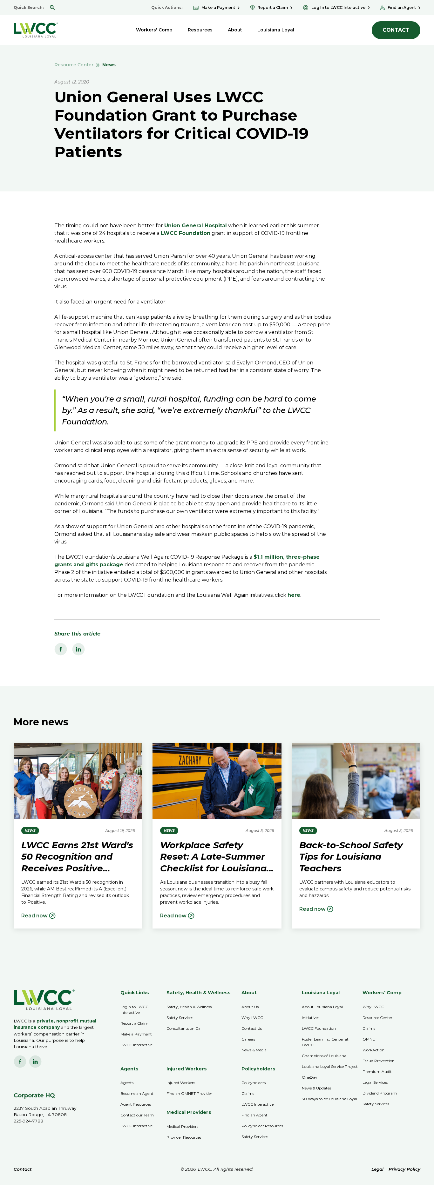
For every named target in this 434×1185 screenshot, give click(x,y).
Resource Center (73, 65)
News (109, 65)
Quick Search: (29, 7)
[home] (36, 30)
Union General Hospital (195, 226)
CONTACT (396, 30)
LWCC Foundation (185, 233)
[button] (154, 30)
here (294, 595)
